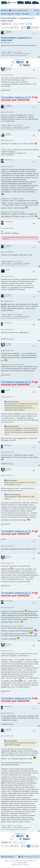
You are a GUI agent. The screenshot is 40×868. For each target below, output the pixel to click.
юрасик (8, 133)
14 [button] (35, 28)
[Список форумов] (20, 2)
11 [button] (25, 28)
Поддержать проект (19, 59)
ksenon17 (8, 68)
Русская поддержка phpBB (20, 862)
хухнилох (8, 31)
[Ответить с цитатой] (33, 33)
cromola (3, 539)
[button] (12, 27)
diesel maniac (7, 322)
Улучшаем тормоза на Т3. (16, 97)
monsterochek (9, 159)
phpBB (16, 860)
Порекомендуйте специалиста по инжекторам (18, 19)
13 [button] (32, 28)
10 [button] (22, 28)
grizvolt (8, 269)
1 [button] (17, 28)
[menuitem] (6, 10)
